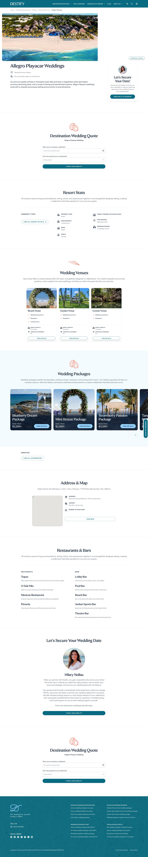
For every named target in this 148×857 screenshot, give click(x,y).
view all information (32, 458)
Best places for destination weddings (117, 833)
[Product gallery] (74, 37)
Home (12, 10)
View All (137, 58)
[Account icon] (137, 4)
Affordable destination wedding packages (82, 833)
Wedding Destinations (23, 10)
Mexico (34, 10)
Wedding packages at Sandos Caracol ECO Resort (121, 817)
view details (41, 426)
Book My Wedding (146, 428)
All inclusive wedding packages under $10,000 (84, 837)
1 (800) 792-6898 (18, 827)
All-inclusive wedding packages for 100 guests (120, 837)
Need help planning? (122, 96)
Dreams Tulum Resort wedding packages (118, 814)
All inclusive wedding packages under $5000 (84, 830)
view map (90, 519)
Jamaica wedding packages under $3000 (82, 827)
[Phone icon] (127, 4)
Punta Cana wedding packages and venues (83, 814)
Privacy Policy (134, 850)
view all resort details (33, 222)
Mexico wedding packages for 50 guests (118, 830)
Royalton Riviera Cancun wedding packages (119, 808)
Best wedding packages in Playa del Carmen (119, 827)
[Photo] (50, 37)
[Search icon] (132, 4)
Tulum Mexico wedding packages (80, 817)
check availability (74, 713)
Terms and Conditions (122, 850)
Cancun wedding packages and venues (82, 811)
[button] (129, 435)
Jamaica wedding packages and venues (82, 808)
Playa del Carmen (44, 10)
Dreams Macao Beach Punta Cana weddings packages (122, 811)
